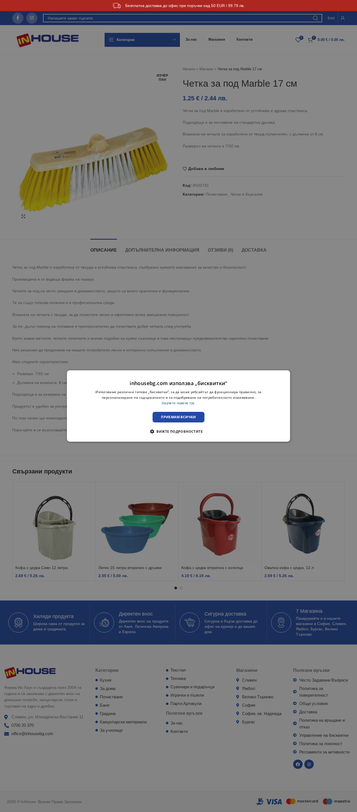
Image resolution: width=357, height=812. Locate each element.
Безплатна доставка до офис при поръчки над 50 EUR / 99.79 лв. (185, 5)
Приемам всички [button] (178, 417)
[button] (178, 431)
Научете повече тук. (178, 403)
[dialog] (178, 406)
